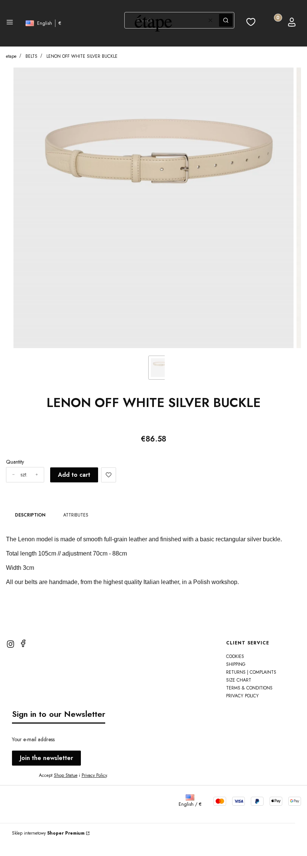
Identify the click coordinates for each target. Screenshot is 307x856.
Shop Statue (65, 775)
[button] (9, 23)
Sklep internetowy (48, 833)
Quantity (15, 462)
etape (11, 56)
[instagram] (10, 644)
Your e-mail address (33, 739)
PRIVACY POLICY (242, 695)
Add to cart (74, 474)
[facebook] (23, 643)
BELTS (31, 56)
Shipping (236, 664)
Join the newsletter (46, 758)
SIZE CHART (238, 680)
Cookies (235, 656)
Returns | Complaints (251, 672)
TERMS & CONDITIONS (249, 688)
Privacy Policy (94, 775)
